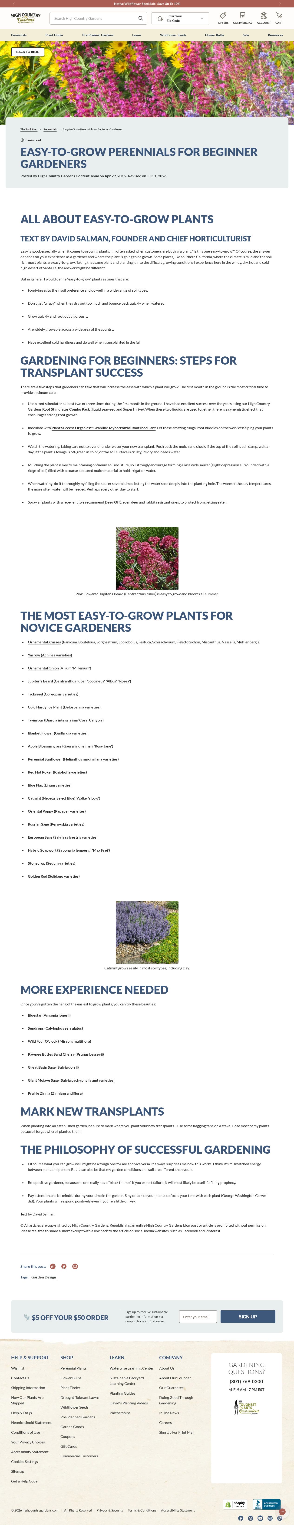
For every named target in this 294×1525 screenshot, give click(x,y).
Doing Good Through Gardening (176, 1400)
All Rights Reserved (78, 1510)
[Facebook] (241, 1518)
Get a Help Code (24, 1481)
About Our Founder (175, 1378)
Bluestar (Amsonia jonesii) (49, 1015)
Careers (165, 1422)
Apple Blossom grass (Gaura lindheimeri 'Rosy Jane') (70, 746)
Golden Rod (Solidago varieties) (54, 876)
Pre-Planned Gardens (77, 1417)
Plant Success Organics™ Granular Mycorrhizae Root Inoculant (104, 427)
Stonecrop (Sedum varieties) (51, 863)
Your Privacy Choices (28, 1442)
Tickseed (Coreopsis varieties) (53, 694)
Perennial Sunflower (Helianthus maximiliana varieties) (73, 759)
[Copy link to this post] (53, 1266)
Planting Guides (122, 1393)
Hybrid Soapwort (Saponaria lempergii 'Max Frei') (69, 850)
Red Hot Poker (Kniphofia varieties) (57, 772)
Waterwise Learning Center (131, 1368)
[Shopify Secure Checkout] (235, 1504)
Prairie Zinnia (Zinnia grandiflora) (55, 1093)
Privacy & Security (110, 1510)
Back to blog (27, 52)
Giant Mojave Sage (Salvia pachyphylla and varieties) (71, 1080)
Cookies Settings (24, 1461)
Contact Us (20, 1378)
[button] (279, 18)
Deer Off (112, 502)
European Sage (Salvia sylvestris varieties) (63, 837)
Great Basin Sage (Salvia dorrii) (53, 1067)
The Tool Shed (28, 129)
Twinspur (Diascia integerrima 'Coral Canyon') (66, 720)
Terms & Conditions (142, 1510)
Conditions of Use (25, 1432)
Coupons (67, 1436)
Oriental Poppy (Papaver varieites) (57, 811)
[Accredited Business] (268, 1504)
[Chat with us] (282, 1512)
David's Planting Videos (129, 1403)
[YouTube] (260, 1518)
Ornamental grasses (44, 642)
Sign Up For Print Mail (176, 1432)
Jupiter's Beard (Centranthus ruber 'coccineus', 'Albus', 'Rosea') (79, 681)
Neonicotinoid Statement (31, 1422)
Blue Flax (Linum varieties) (50, 785)
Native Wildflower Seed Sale (134, 4)
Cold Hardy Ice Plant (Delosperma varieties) (64, 707)
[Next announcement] (280, 4)
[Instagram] (270, 1518)
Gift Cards (68, 1446)
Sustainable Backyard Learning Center (127, 1381)
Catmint (34, 798)
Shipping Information (28, 1387)
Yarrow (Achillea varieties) (50, 655)
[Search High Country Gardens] (141, 18)
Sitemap (17, 1471)
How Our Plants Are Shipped (27, 1400)
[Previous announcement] (14, 4)
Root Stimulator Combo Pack (66, 409)
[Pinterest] (251, 1518)
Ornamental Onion (43, 668)
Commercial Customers (79, 1456)
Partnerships (120, 1412)
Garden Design (43, 1277)
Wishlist (17, 1368)
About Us (167, 1368)
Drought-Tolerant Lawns (79, 1397)
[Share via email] (75, 1266)
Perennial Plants (73, 1368)
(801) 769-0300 (246, 1381)
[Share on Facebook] (64, 1266)
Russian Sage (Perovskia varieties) (56, 824)
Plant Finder (70, 1387)
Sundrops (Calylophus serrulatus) (55, 1028)
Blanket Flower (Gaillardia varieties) (58, 733)
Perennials (49, 129)
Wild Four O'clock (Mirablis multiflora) (59, 1041)
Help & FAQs (21, 1412)
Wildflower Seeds (74, 1407)
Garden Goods (72, 1426)
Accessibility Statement (30, 1451)
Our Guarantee (171, 1387)
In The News (169, 1412)
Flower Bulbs (70, 1378)
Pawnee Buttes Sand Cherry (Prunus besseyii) (66, 1054)
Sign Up (248, 1316)
